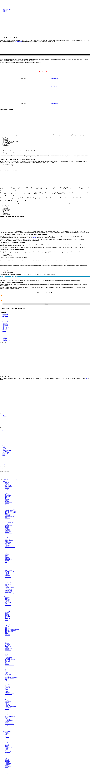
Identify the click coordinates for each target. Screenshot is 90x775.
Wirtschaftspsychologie (8, 772)
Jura (5, 750)
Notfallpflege (7, 554)
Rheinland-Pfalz (5, 453)
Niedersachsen (4, 451)
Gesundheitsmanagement (9, 743)
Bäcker (3, 319)
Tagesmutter (7, 712)
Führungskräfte (7, 518)
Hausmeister (7, 645)
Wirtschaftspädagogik (8, 771)
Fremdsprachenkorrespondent (9, 516)
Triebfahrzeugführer (8, 719)
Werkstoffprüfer (7, 588)
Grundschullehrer (7, 644)
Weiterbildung (4, 11)
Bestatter (3, 326)
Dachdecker (7, 498)
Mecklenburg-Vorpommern (6, 450)
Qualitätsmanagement (8, 570)
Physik (6, 758)
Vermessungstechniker (8, 721)
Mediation (6, 548)
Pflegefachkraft (7, 687)
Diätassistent (4, 338)
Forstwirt (6, 638)
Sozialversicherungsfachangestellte (10, 706)
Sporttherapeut (7, 709)
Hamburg (4, 448)
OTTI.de (5, 479)
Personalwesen (7, 561)
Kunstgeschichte (7, 752)
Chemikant (4, 335)
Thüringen (4, 457)
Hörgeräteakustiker (8, 650)
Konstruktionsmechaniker (9, 540)
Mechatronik (7, 753)
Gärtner (6, 642)
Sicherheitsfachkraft (8, 700)
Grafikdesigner (7, 641)
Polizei (6, 690)
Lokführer (6, 673)
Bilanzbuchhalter (7, 494)
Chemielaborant (5, 336)
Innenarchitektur (7, 749)
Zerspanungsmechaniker (9, 594)
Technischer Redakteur (8, 582)
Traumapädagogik (8, 584)
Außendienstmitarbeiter (8, 486)
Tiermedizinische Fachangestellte (10, 716)
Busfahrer (4, 334)
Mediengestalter (7, 676)
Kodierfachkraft (7, 539)
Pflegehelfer (7, 682)
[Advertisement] (45, 28)
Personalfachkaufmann (8, 559)
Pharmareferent (7, 683)
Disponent (4, 339)
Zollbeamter (7, 728)
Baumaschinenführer (5, 321)
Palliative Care (7, 557)
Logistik (6, 544)
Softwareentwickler (8, 701)
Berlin (3, 445)
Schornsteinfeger (7, 697)
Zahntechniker (7, 726)
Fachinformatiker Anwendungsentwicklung (12, 629)
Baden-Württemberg (5, 443)
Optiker (6, 679)
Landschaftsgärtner (8, 668)
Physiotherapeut (7, 686)
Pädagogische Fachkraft (8, 680)
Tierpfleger (6, 717)
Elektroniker (7, 501)
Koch (5, 538)
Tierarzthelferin (5, 429)
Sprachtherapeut (7, 576)
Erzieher (3, 430)
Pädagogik (6, 555)
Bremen (3, 447)
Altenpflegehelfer (5, 316)
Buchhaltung (7, 493)
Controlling (6, 497)
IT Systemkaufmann (8, 656)
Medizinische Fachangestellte (9, 678)
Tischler (6, 585)
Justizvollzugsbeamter (8, 658)
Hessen (3, 449)
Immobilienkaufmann (8, 652)
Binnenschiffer (4, 330)
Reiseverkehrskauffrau (8, 694)
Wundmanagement (8, 592)
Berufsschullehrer (5, 325)
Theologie (6, 767)
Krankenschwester (8, 542)
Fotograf (6, 640)
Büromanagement (5, 333)
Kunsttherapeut (7, 543)
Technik (6, 579)
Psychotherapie (7, 761)
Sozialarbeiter (7, 572)
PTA (5, 569)
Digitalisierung (7, 499)
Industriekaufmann (8, 530)
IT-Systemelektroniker (8, 533)
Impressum (9, 479)
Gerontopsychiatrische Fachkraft (10, 520)
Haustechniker (7, 523)
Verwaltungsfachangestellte (9, 587)
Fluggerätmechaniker (8, 637)
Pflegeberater (7, 563)
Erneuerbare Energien (8, 505)
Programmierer (7, 691)
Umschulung (4, 10)
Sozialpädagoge (7, 705)
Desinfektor (4, 337)
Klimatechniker (7, 661)
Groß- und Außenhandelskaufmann (10, 522)
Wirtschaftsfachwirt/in (8, 589)
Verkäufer (6, 722)
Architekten (6, 483)
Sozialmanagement (8, 763)
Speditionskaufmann (8, 577)
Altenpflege (4, 315)
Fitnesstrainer (7, 741)
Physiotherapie (7, 759)
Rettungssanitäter (7, 695)
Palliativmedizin (7, 558)
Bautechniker (4, 322)
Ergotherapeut (7, 625)
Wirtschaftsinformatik (8, 590)
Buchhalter (4, 331)
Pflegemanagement (8, 756)
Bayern (3, 444)
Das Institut (4, 468)
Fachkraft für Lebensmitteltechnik (10, 511)
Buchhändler (4, 332)
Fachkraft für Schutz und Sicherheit (10, 512)
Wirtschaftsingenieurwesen (9, 770)
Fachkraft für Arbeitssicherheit (10, 509)
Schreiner (6, 698)
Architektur (6, 732)
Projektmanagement (8, 568)
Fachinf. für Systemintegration (10, 508)
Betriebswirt (7, 492)
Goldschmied (7, 643)
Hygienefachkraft (7, 529)
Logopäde (6, 672)
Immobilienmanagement (8, 747)
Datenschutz (14, 479)
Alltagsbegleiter (5, 314)
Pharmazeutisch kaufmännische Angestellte (12, 684)
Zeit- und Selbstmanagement (7, 415)
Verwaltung (6, 586)
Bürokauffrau (7, 615)
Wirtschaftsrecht (7, 773)
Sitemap (17, 479)
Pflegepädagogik (7, 757)
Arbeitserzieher (5, 317)
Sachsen (3, 455)
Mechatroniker (4, 416)
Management (7, 546)
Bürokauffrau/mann (8, 495)
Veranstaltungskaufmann (9, 720)
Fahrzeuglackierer (7, 634)
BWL (5, 735)
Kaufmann (6, 535)
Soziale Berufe (7, 704)
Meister (6, 552)
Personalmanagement (8, 566)
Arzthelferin (7, 484)
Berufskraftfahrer (5, 324)
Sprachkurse (4, 464)
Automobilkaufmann (8, 485)
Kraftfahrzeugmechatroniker (9, 665)
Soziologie (6, 765)
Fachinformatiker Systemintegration (10, 630)
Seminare (4, 463)
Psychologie (7, 760)
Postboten (6, 689)
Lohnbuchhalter (7, 545)
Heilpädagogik (7, 526)
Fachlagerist (7, 513)
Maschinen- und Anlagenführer (10, 547)
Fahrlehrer (6, 633)
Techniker (6, 580)
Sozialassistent (7, 574)
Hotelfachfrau (7, 528)
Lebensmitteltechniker (8, 670)
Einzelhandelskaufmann (6, 340)
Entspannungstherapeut (8, 624)
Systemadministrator (8, 711)
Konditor (6, 663)
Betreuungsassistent (5, 327)
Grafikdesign (7, 521)
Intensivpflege (7, 532)
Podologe (6, 688)
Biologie (6, 734)
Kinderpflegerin (7, 537)
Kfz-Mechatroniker (8, 536)
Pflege (6, 562)
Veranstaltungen (5, 462)
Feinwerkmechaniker (8, 514)
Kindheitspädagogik (8, 751)
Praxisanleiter (7, 565)
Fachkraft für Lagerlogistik (9, 510)
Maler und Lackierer (8, 674)
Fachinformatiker (7, 507)
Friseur (6, 517)
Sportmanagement (8, 766)
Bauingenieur (7, 733)
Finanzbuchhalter (7, 515)
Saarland (3, 454)
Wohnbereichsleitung (8, 591)
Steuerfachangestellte (8, 578)
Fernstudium (27, 239)
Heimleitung (7, 527)
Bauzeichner (4, 323)
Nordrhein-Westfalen (5, 452)
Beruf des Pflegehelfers (18, 41)
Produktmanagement (8, 567)
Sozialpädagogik (7, 575)
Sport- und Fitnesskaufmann (9, 708)
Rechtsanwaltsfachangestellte (9, 571)
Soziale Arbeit (7, 573)
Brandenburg (4, 446)
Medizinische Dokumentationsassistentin (11, 677)
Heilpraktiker (7, 649)
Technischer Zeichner (8, 583)
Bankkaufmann (5, 320)
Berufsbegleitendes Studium (7, 9)
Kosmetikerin (7, 664)
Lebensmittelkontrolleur (8, 669)
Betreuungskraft (5, 328)
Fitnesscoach (7, 740)
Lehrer (6, 671)
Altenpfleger (7, 482)
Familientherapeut (7, 635)
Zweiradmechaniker (8, 729)
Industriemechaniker (8, 531)
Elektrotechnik (7, 736)
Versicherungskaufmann (8, 723)
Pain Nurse (6, 556)
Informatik (6, 748)
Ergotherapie (7, 503)
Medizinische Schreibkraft (9, 550)
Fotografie (6, 742)
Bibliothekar (4, 329)
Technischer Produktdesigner (9, 581)
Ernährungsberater (8, 626)
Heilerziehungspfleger (8, 525)
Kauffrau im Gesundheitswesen (10, 659)
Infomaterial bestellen (54, 78)
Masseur (6, 675)
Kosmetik (6, 541)
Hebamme (6, 647)
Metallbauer (6, 553)
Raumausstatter (7, 692)
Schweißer (6, 699)
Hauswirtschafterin (8, 524)
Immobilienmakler (8, 653)
